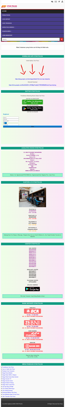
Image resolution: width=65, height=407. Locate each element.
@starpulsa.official (32, 229)
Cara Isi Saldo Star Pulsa (8, 369)
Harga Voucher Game (7, 380)
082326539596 (32, 217)
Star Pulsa (60, 403)
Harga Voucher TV (6, 379)
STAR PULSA (19, 403)
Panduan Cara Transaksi (8, 371)
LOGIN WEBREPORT (7, 35)
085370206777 (32, 271)
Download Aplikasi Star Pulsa (9, 392)
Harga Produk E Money (8, 382)
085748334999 (32, 275)
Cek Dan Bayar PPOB (7, 386)
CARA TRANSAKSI (7, 23)
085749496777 (32, 277)
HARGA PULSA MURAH (8, 27)
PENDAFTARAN (6, 15)
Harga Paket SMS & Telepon (9, 375)
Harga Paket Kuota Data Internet (10, 377)
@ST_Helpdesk (32, 223)
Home (5, 11)
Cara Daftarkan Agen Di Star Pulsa (10, 394)
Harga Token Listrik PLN (8, 384)
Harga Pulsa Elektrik (7, 373)
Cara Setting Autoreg (7, 390)
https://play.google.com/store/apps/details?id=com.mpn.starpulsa (32, 79)
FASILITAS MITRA (6, 31)
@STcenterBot (32, 282)
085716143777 (32, 272)
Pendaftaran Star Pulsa (8, 367)
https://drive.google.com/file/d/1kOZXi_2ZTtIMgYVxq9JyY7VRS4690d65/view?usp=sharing (32, 85)
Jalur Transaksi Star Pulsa (8, 396)
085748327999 (32, 274)
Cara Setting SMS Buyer (8, 388)
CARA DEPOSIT (6, 19)
